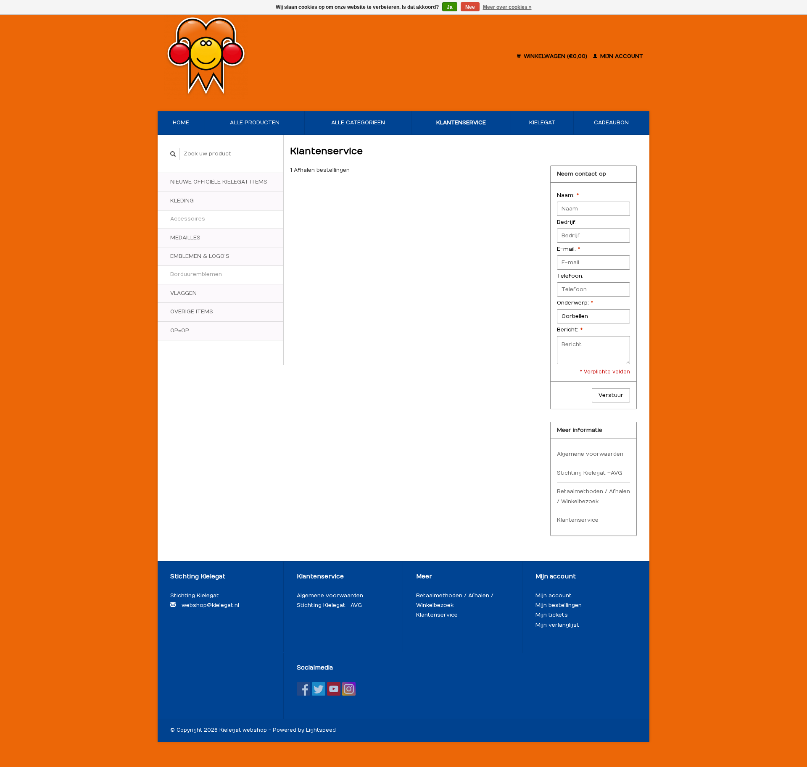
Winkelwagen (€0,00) (555, 56)
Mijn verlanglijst (557, 625)
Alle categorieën (358, 122)
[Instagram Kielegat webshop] (349, 689)
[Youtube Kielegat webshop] (333, 689)
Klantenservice (461, 122)
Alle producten (255, 122)
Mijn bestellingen (558, 605)
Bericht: (570, 329)
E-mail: (568, 249)
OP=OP (179, 330)
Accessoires (187, 218)
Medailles (185, 237)
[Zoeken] (173, 154)
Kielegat (542, 122)
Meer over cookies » (507, 7)
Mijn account (621, 56)
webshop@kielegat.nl (210, 605)
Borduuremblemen (196, 274)
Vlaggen (183, 293)
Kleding (182, 200)
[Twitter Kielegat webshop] (318, 689)
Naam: (568, 195)
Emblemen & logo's (199, 256)
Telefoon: (570, 276)
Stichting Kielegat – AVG (589, 473)
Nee (470, 7)
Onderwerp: (575, 302)
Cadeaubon (611, 122)
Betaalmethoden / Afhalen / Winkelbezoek (593, 496)
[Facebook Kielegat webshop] (303, 689)
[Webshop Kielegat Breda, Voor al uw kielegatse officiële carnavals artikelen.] (259, 57)
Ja (450, 7)
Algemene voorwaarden (590, 454)
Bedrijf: (567, 222)
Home (181, 122)
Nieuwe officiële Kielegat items (218, 182)
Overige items (191, 311)
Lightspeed (321, 730)
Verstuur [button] (611, 395)
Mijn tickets (551, 615)
